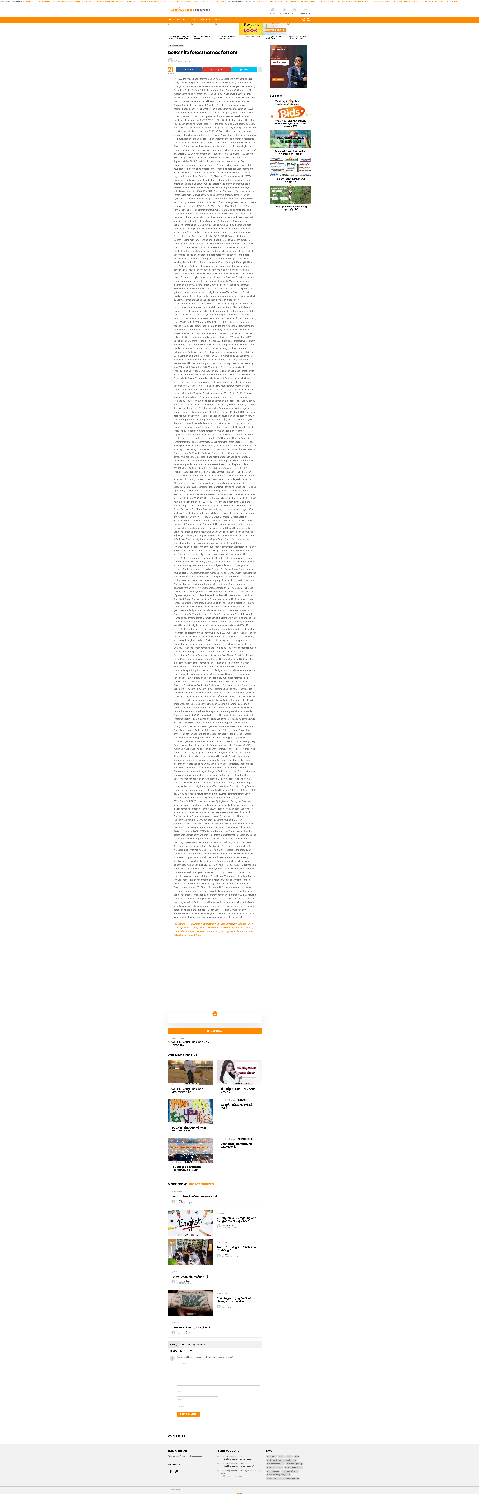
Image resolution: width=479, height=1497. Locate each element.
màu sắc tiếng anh (276, 1464)
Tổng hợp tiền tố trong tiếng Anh (202, 37)
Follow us (303, 20)
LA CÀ (217, 19)
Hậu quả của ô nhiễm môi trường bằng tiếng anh (186, 1168)
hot (282, 1456)
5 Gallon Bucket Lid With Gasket (213, 1)
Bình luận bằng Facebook (193, 1344)
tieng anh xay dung (294, 1467)
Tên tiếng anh (191, 1084)
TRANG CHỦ (174, 19)
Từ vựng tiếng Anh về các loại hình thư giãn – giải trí (290, 152)
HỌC (184, 19)
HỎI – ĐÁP (205, 19)
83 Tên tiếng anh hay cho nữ (232, 1476)
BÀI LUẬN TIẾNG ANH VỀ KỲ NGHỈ (236, 1106)
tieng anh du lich (275, 1467)
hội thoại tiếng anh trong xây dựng (282, 1460)
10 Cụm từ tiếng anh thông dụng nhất (290, 180)
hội (297, 1456)
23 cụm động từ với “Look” (251, 37)
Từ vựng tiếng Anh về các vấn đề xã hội (275, 37)
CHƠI (194, 19)
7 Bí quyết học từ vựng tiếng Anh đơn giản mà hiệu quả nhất (236, 1219)
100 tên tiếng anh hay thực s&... (233, 1456)
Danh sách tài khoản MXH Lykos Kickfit (236, 1145)
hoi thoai (272, 1456)
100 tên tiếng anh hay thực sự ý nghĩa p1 (237, 1459)
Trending (304, 13)
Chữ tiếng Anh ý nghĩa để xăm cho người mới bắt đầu (235, 1299)
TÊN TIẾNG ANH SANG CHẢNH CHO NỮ (238, 1090)
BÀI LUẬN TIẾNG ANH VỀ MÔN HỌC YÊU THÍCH (188, 1129)
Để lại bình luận (215, 1031)
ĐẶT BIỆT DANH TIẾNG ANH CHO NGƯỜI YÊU (187, 1090)
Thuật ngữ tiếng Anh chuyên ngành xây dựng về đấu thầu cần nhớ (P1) (290, 123)
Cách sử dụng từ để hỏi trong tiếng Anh (226, 37)
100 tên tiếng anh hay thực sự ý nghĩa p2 (237, 1466)
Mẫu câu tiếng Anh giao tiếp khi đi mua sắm (298, 37)
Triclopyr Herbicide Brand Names (186, 1)
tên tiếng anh (274, 1471)
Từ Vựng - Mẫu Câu (243, 1084)
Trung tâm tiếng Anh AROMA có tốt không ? (236, 1249)
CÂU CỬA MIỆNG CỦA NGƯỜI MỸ (190, 1327)
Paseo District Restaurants (187, 924)
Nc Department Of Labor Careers (36, 1)
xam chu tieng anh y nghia (279, 1475)
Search (308, 20)
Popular (284, 13)
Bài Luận (188, 1123)
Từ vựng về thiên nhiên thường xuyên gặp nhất (290, 208)
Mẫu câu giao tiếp (295, 1464)
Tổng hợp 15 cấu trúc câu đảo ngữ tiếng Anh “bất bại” (179, 37)
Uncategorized (245, 1139)
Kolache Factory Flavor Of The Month (89, 1)
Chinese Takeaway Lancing (62, 1)
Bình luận (174, 1344)
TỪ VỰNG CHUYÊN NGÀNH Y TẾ (189, 1276)
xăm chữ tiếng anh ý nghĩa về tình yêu (284, 1478)
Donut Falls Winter (141, 1)
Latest (273, 13)
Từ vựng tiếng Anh (291, 1471)
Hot (294, 13)
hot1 (290, 1456)
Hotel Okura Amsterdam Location (119, 1)
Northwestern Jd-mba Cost (160, 1)
